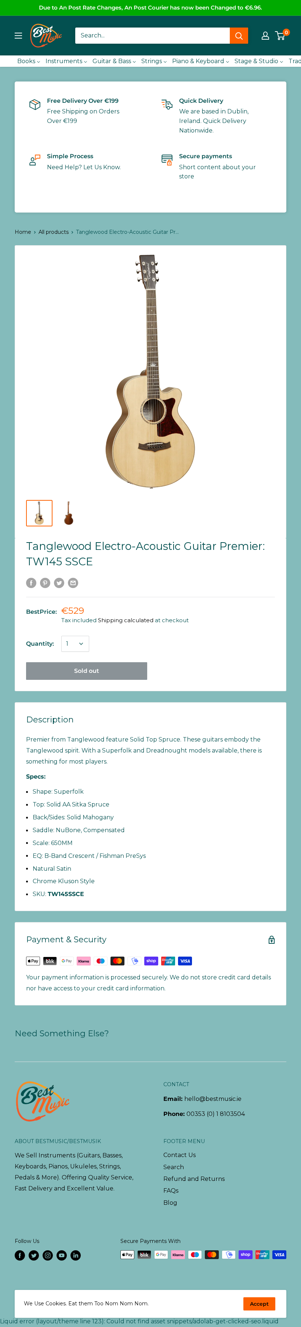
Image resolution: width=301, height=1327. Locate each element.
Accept (259, 1304)
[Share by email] (73, 582)
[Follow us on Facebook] (20, 1255)
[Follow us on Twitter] (34, 1255)
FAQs (170, 1190)
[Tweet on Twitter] (59, 582)
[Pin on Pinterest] (45, 582)
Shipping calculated (125, 620)
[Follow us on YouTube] (62, 1255)
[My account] (265, 36)
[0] (280, 35)
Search (173, 1167)
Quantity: (40, 643)
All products (54, 232)
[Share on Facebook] (31, 582)
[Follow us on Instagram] (48, 1255)
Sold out (86, 670)
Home (23, 232)
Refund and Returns (194, 1178)
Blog (170, 1202)
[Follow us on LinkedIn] (75, 1255)
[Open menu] (18, 36)
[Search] (239, 36)
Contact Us (179, 1155)
